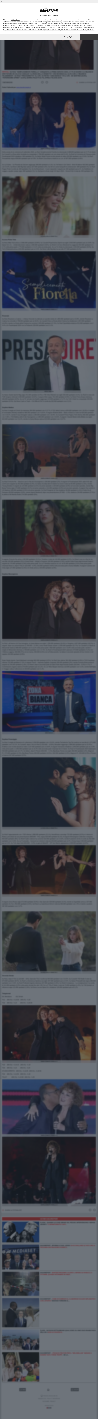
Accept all (89, 37)
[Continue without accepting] (1, 1)
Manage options (69, 37)
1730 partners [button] (15, 20)
